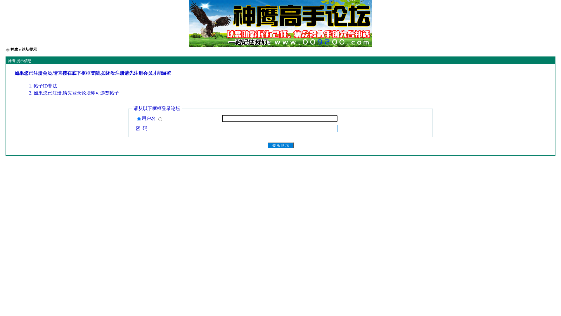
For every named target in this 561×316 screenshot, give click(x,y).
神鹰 (14, 49)
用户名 (149, 118)
